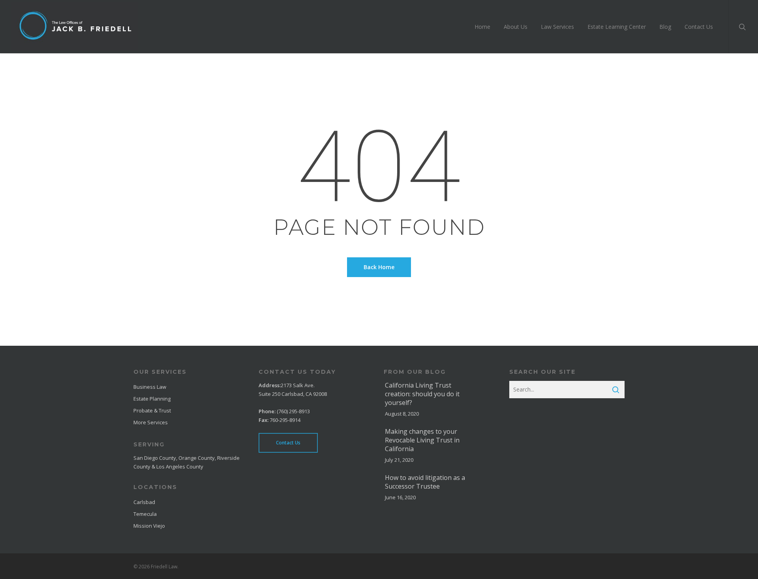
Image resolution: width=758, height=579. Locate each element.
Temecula (145, 513)
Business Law (149, 386)
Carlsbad (144, 502)
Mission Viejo (149, 525)
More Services (150, 422)
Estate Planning (152, 398)
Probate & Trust (152, 410)
